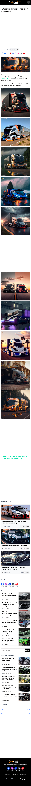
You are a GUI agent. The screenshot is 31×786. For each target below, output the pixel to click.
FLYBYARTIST (5, 79)
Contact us (15, 774)
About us (23, 774)
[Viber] (15, 53)
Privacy (7, 774)
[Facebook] (2, 53)
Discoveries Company (19, 779)
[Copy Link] (26, 53)
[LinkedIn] (13, 53)
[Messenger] (5, 53)
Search (27, 650)
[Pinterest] (10, 53)
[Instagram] (18, 53)
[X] (21, 53)
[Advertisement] (15, 30)
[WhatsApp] (7, 53)
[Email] (24, 53)
